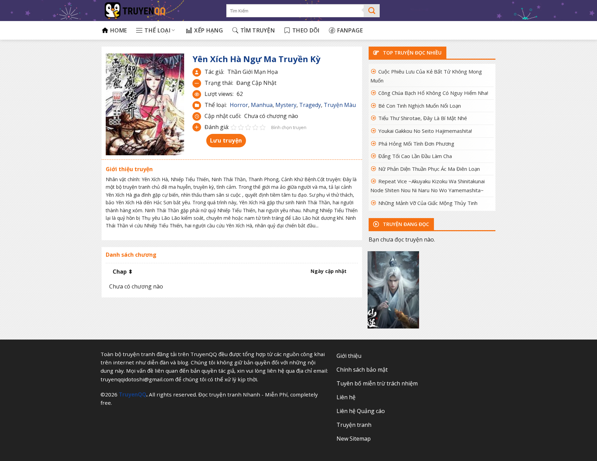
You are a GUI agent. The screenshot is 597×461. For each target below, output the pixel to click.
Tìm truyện (257, 30)
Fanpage (350, 30)
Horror (239, 105)
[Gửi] (372, 10)
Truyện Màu (340, 105)
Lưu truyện (226, 140)
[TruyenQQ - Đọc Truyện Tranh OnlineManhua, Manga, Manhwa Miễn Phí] (159, 10)
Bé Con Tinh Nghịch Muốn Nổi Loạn (419, 105)
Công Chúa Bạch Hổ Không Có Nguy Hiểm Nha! (433, 92)
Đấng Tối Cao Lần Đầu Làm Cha (415, 156)
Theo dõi (306, 30)
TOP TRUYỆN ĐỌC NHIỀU (411, 52)
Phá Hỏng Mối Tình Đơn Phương (416, 143)
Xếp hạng (208, 30)
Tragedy (310, 105)
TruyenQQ (132, 394)
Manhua (262, 105)
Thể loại (157, 30)
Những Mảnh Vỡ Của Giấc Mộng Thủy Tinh (427, 202)
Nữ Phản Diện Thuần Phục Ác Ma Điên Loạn (429, 168)
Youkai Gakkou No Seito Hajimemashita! (425, 130)
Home (118, 30)
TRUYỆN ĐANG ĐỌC (405, 224)
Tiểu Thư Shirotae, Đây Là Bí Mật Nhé (422, 118)
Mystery (285, 105)
